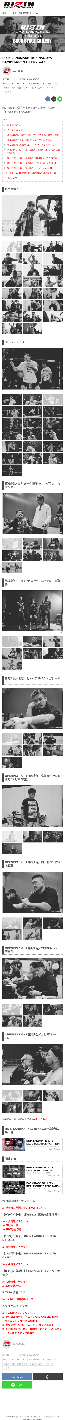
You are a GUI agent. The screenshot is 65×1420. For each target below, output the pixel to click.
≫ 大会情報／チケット (15, 1221)
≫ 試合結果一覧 (11, 1285)
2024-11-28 (18, 71)
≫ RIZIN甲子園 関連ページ (17, 1299)
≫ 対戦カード (10, 1225)
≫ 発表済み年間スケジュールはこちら (24, 1207)
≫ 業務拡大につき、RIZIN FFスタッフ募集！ (28, 1324)
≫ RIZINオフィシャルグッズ (18, 1312)
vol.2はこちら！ (41, 1119)
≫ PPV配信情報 (11, 1229)
